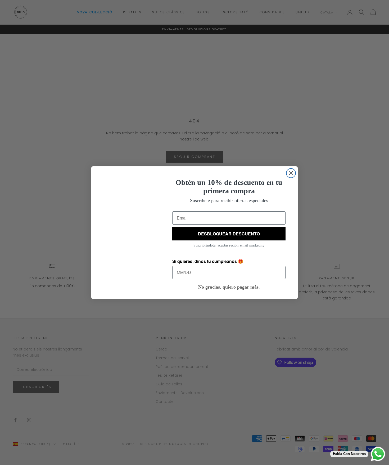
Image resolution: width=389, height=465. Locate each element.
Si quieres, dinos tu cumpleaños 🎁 (207, 261)
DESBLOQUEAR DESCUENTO (229, 234)
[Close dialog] (291, 173)
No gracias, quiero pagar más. (229, 287)
